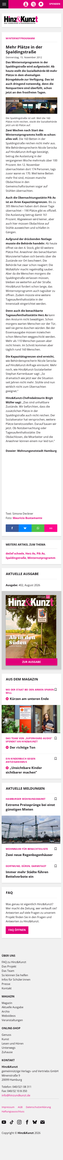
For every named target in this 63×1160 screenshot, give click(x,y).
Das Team (8, 971)
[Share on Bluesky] (25, 528)
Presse (6, 984)
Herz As (30, 553)
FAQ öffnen (17, 930)
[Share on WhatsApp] (38, 528)
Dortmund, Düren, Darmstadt (26, 866)
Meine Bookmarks (41, 4)
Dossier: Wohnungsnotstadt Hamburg (31, 451)
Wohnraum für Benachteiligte (27, 848)
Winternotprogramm (41, 558)
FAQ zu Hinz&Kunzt (14, 962)
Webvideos (9, 1016)
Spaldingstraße (16, 558)
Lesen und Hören (13, 1043)
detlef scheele (15, 553)
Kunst (5, 1039)
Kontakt (7, 988)
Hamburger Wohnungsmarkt (25, 798)
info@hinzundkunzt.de (16, 1095)
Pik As (41, 553)
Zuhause (7, 1052)
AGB (20, 1107)
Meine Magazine (33, 4)
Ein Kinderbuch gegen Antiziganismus (20, 760)
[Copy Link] (50, 528)
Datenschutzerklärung (38, 1107)
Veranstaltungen (12, 1020)
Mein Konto (26, 4)
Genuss (6, 1035)
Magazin (7, 1003)
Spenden (54, 3)
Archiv (6, 1011)
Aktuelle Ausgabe (12, 1007)
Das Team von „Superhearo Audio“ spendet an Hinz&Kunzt (29, 740)
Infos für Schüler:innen (16, 979)
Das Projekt (9, 966)
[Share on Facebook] (12, 528)
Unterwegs (8, 1048)
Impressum (8, 1107)
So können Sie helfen (15, 975)
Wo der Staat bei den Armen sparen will (30, 691)
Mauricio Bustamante (27, 518)
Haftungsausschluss (13, 1111)
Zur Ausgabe (31, 662)
